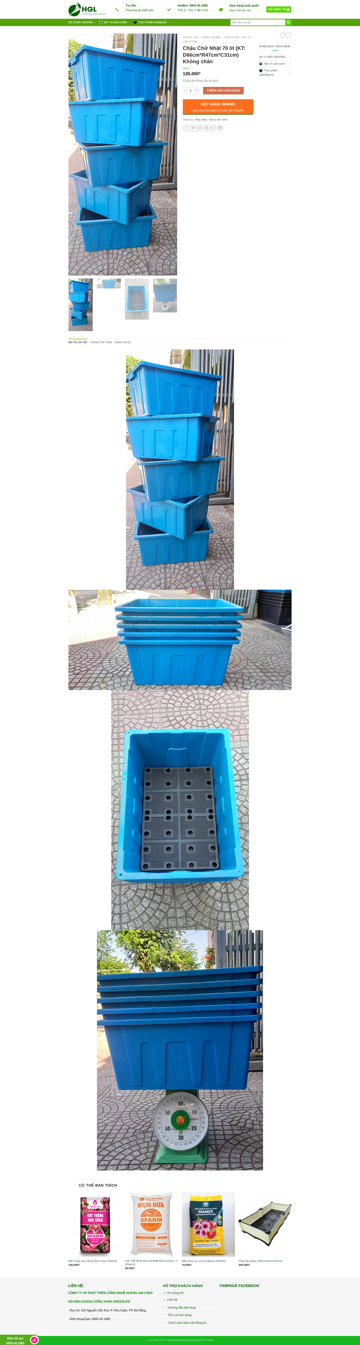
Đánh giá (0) (123, 342)
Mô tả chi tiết (78, 342)
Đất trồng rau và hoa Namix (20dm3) (204, 1260)
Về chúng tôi (175, 1293)
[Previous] (75, 154)
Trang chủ (190, 37)
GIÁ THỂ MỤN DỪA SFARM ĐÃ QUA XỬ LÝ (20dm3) (151, 1262)
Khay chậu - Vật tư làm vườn (211, 119)
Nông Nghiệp (211, 37)
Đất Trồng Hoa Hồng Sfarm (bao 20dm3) (92, 1260)
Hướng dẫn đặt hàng (182, 1307)
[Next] (170, 154)
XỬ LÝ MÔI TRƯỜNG (80, 22)
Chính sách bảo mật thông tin (187, 1322)
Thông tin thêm (101, 342)
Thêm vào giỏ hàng (223, 90)
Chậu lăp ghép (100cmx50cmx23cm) (260, 1260)
